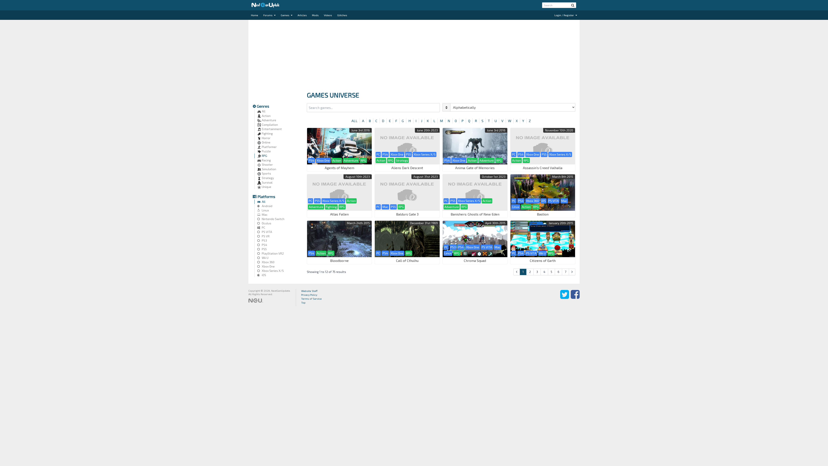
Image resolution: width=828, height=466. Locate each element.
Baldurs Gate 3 (407, 214)
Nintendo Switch (272, 219)
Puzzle (266, 151)
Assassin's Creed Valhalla (542, 168)
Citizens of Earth (543, 260)
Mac (264, 214)
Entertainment (271, 129)
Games (285, 15)
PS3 (264, 240)
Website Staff (309, 290)
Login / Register (564, 15)
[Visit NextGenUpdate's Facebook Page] (575, 297)
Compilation (269, 124)
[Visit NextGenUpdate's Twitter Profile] (564, 297)
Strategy (267, 178)
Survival (267, 182)
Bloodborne (339, 260)
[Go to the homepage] (265, 5)
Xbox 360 (267, 262)
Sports (266, 173)
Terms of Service (311, 298)
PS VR (265, 236)
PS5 (264, 249)
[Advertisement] (414, 54)
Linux (265, 210)
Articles (302, 15)
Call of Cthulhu (407, 260)
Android (266, 206)
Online (265, 142)
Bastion (543, 214)
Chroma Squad (475, 260)
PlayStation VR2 (272, 253)
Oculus (266, 223)
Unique (266, 187)
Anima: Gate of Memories (475, 168)
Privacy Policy (309, 294)
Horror (265, 138)
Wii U (264, 258)
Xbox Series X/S (272, 270)
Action (266, 116)
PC (263, 227)
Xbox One (268, 266)
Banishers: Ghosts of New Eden (475, 214)
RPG (264, 155)
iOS (263, 275)
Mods (315, 15)
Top (303, 302)
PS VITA (266, 232)
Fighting (267, 133)
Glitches (342, 15)
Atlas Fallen (339, 214)
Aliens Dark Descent (407, 168)
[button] (572, 5)
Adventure (268, 120)
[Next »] (572, 272)
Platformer (269, 147)
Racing (266, 160)
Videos (328, 15)
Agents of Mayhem (339, 168)
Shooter (267, 164)
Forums (268, 15)
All (263, 111)
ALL (354, 121)
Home (254, 15)
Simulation (268, 169)
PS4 (264, 245)
